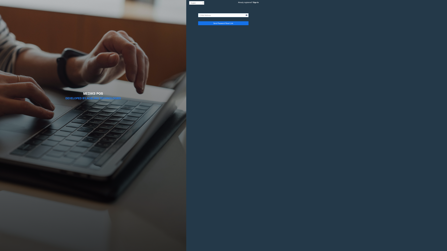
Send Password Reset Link (223, 23)
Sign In (256, 2)
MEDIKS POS (93, 93)
